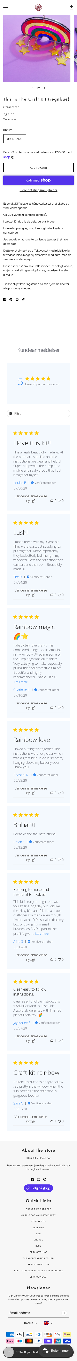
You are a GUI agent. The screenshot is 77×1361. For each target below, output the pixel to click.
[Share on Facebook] (5, 299)
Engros (38, 1240)
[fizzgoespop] (38, 7)
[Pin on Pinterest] (11, 299)
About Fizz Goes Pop (38, 1209)
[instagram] (39, 1179)
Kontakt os (38, 1221)
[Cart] (71, 7)
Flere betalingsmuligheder (38, 190)
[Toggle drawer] (5, 7)
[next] (44, 88)
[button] (23, 299)
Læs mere (21, 682)
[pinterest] (45, 1179)
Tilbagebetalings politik (38, 1258)
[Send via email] (17, 299)
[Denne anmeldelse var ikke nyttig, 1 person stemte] (59, 1040)
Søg (38, 1233)
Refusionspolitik (38, 1264)
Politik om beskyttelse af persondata (38, 1271)
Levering (38, 1227)
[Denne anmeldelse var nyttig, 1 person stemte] (52, 1040)
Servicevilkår (38, 1252)
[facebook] (32, 1179)
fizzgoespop (11, 107)
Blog (38, 1246)
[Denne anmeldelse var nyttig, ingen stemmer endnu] (52, 500)
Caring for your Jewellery (38, 1215)
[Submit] (64, 1313)
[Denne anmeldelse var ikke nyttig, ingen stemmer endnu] (59, 500)
